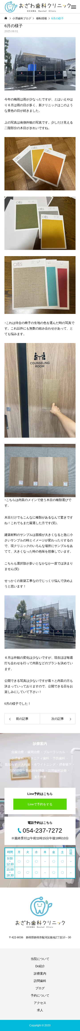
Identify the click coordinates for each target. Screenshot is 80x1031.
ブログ (40, 988)
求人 (40, 1010)
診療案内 (40, 973)
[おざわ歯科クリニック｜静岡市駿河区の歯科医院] (37, 7)
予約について (40, 995)
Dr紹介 (40, 966)
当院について (40, 959)
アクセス (40, 1003)
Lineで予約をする (40, 804)
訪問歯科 (40, 981)
